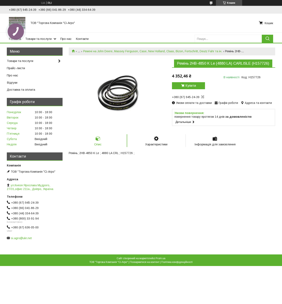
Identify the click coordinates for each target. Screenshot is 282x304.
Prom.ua (160, 258)
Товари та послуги (38, 38)
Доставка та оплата (21, 89)
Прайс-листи (16, 68)
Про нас (66, 38)
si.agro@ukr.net (21, 238)
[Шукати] (267, 39)
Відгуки (12, 82)
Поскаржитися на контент (144, 262)
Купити (190, 85)
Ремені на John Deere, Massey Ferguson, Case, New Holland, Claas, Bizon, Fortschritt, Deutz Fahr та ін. (152, 51)
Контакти (82, 38)
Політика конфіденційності (177, 262)
